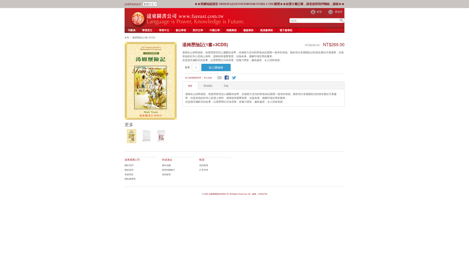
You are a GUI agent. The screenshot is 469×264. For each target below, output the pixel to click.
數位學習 (181, 30)
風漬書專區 (266, 30)
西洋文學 (198, 30)
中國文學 (215, 30)
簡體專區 (231, 30)
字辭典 (132, 30)
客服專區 (129, 174)
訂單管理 (203, 169)
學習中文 (164, 30)
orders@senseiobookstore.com (246, 4)
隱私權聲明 (130, 178)
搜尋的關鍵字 (168, 169)
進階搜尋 (166, 174)
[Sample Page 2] (161, 136)
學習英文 (147, 30)
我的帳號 (203, 165)
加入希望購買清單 (193, 77)
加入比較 (208, 77)
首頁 (127, 37)
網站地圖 (166, 165)
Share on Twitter (234, 78)
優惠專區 (248, 30)
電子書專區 (286, 30)
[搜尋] (341, 20)
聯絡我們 (129, 169)
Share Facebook (227, 78)
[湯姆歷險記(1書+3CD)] (131, 136)
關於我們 (129, 165)
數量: (188, 67)
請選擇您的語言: (133, 4)
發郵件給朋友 (219, 78)
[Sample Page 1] (146, 136)
